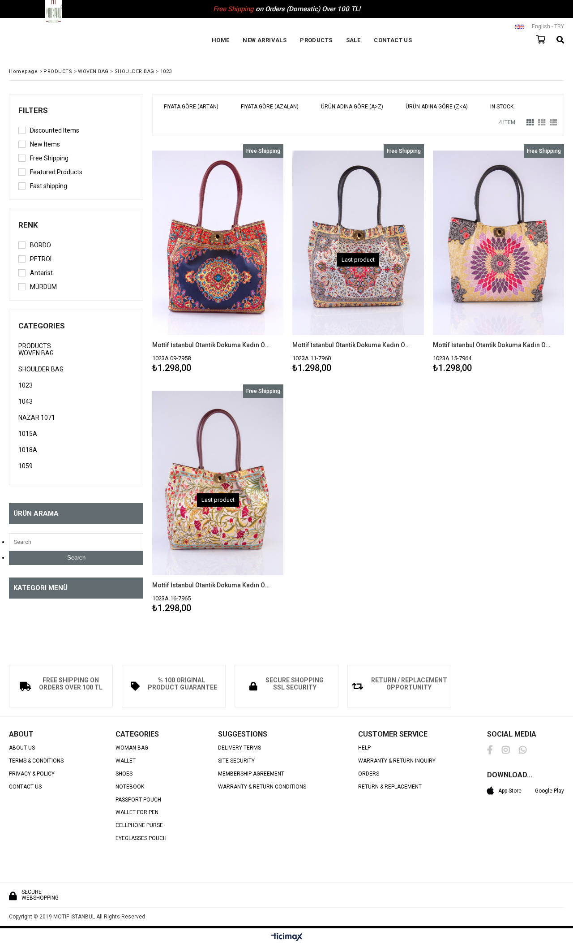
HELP (364, 748)
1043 (25, 401)
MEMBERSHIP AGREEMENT (251, 774)
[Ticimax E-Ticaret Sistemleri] (287, 937)
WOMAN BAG (131, 748)
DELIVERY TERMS (239, 748)
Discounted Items (54, 130)
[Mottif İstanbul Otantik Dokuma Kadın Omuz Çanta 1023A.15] (498, 242)
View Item (249, 260)
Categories (41, 325)
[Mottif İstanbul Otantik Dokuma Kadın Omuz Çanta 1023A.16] (217, 483)
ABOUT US (22, 748)
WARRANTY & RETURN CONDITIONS (262, 787)
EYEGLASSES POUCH (141, 838)
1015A (27, 433)
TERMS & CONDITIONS (36, 761)
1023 (25, 385)
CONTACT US (393, 40)
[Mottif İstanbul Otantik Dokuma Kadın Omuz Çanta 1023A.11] (357, 242)
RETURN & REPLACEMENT (390, 787)
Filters (33, 110)
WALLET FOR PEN (136, 812)
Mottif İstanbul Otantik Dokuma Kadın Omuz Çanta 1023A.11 (352, 345)
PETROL (41, 259)
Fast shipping (48, 186)
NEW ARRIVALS (264, 40)
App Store (510, 791)
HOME (221, 40)
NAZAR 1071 (36, 417)
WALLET (125, 761)
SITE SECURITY (236, 761)
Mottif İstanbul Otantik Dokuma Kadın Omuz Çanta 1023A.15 (493, 345)
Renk (28, 224)
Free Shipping (49, 158)
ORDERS (368, 774)
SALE (353, 40)
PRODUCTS (316, 40)
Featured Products (56, 172)
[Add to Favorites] (218, 260)
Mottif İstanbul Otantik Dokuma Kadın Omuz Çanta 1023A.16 (212, 585)
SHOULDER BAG (41, 369)
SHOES (124, 774)
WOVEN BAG (36, 353)
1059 (25, 466)
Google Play (549, 791)
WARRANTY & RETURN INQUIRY (397, 761)
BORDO (40, 245)
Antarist (41, 272)
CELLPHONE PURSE (139, 825)
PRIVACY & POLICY (32, 774)
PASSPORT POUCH (138, 800)
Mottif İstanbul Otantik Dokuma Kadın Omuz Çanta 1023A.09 (212, 345)
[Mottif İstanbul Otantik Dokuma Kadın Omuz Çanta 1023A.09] (217, 242)
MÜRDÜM (43, 286)
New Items (45, 144)
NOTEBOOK (129, 787)
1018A (27, 449)
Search (76, 557)
